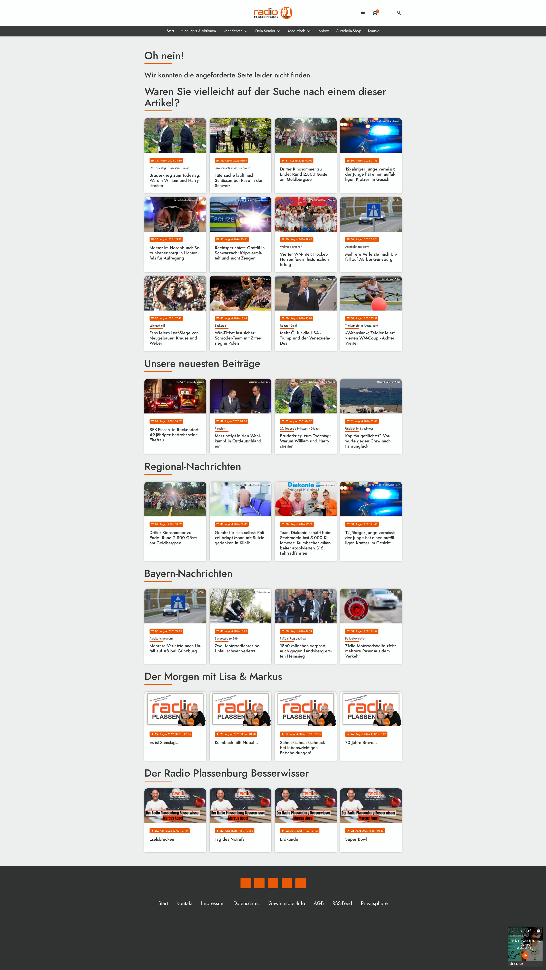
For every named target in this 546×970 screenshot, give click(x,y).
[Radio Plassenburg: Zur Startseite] (273, 12)
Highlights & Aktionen (198, 31)
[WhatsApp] (148, 13)
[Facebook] (157, 13)
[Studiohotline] (183, 13)
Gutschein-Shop (348, 31)
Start (170, 31)
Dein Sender (265, 31)
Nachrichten (232, 31)
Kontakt (373, 31)
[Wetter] (387, 12)
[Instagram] (166, 13)
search (399, 12)
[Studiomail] (174, 13)
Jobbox (323, 31)
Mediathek (296, 31)
